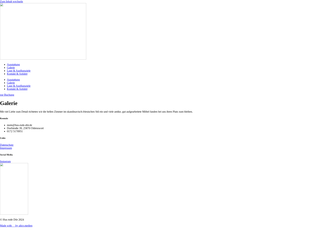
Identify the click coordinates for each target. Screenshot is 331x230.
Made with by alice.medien (16, 225)
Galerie (11, 67)
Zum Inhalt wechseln (11, 1)
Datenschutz (6, 144)
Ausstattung (13, 64)
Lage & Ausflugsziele (19, 70)
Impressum (6, 148)
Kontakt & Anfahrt (17, 73)
